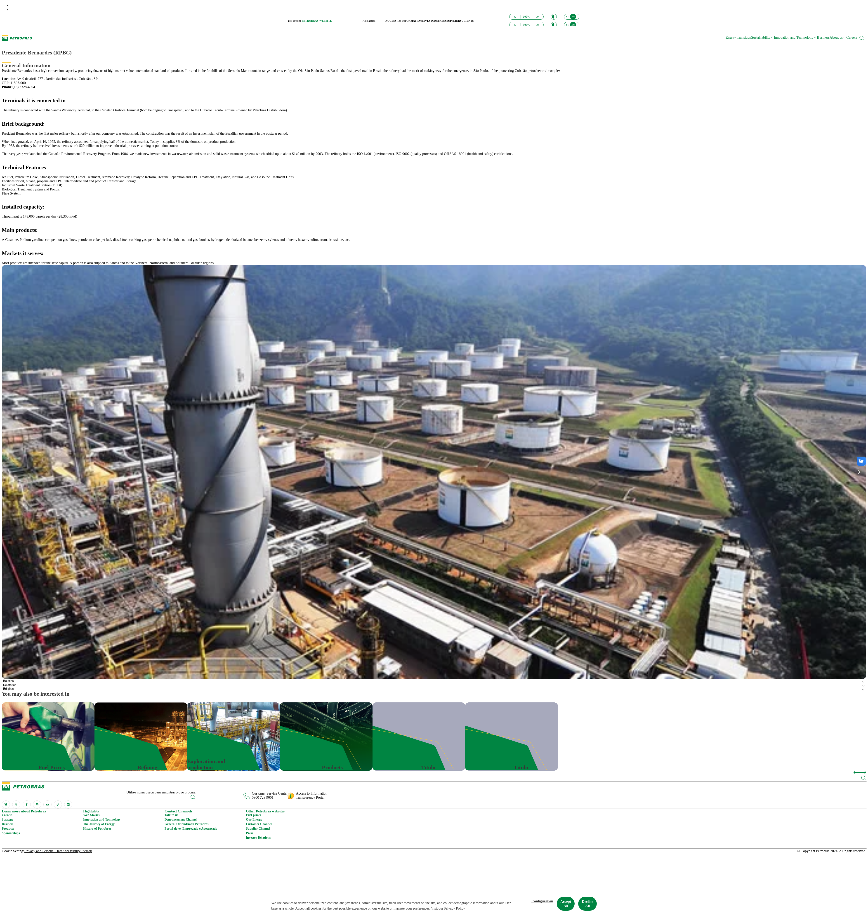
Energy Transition (738, 37)
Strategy (7, 819)
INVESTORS (430, 20)
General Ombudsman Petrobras (186, 824)
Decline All (587, 904)
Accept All (565, 904)
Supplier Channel (258, 828)
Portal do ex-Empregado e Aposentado (191, 828)
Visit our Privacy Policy (448, 908)
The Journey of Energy (99, 824)
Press (249, 833)
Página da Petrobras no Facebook (27, 804)
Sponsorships (11, 833)
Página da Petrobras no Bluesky (6, 804)
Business (823, 37)
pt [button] (567, 16)
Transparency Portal (310, 797)
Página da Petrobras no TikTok (58, 804)
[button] (554, 17)
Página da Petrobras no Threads (16, 804)
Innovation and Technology (101, 819)
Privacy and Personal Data (43, 851)
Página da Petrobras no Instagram (37, 804)
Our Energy (254, 819)
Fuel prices (253, 815)
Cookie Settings (13, 851)
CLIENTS (468, 20)
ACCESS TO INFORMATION (403, 20)
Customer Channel (259, 824)
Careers (851, 37)
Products (8, 828)
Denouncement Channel (181, 819)
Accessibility (71, 851)
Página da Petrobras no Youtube (47, 804)
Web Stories (91, 815)
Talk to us (171, 815)
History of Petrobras (97, 828)
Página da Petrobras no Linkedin (68, 804)
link (4, 704)
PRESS (442, 20)
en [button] (573, 16)
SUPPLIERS (454, 20)
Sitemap (86, 851)
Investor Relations (258, 837)
